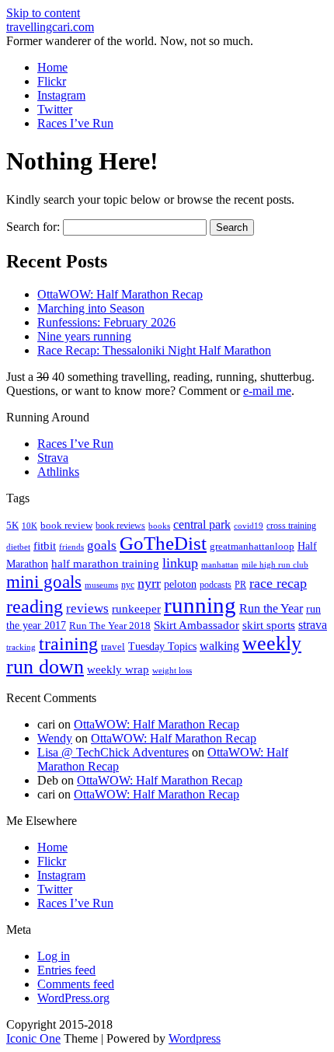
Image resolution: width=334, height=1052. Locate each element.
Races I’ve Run (75, 123)
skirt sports (268, 624)
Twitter (54, 109)
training (68, 644)
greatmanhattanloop (252, 546)
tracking (21, 647)
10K (29, 525)
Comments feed (75, 984)
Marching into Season (90, 308)
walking (219, 645)
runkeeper (136, 608)
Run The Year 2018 (110, 625)
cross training (291, 525)
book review (66, 525)
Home (52, 67)
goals (102, 545)
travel (113, 646)
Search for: (33, 226)
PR (240, 584)
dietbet (18, 547)
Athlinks (58, 471)
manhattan (219, 564)
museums (101, 585)
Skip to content (43, 12)
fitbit (44, 546)
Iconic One (33, 1038)
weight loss (172, 670)
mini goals (44, 581)
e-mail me (267, 390)
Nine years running (84, 336)
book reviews (120, 525)
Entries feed (66, 970)
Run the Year (271, 608)
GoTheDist (163, 543)
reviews (87, 608)
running (200, 604)
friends (71, 546)
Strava (52, 457)
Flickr (51, 81)
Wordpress (195, 1038)
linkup (180, 563)
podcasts (215, 584)
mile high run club (275, 564)
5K (12, 525)
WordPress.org (73, 998)
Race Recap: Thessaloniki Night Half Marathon (154, 350)
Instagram (61, 95)
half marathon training (105, 563)
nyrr (149, 583)
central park (202, 524)
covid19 (248, 525)
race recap (278, 583)
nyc (127, 584)
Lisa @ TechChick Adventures (113, 752)
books (159, 525)
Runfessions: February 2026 (106, 322)
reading (34, 606)
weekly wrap (118, 669)
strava (312, 624)
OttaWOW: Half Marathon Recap (120, 294)
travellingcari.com (50, 26)
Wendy (54, 738)
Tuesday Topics (162, 646)
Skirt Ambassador (196, 625)
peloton (180, 584)
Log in (53, 956)
